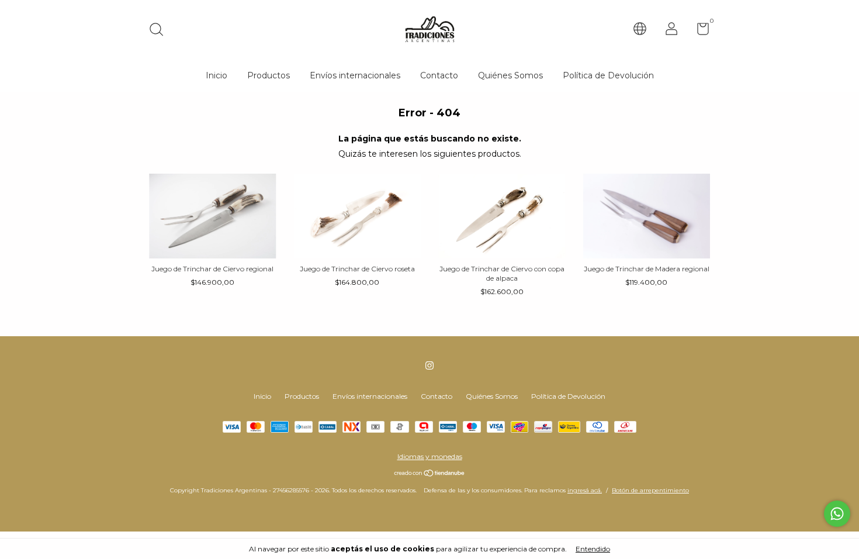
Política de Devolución (608, 75)
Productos (268, 75)
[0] (698, 31)
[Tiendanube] (429, 474)
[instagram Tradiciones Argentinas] (429, 365)
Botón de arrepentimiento (650, 490)
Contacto (439, 75)
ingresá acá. (584, 490)
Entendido (593, 548)
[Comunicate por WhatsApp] (837, 514)
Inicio (216, 75)
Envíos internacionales (355, 75)
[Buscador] (160, 30)
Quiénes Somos (510, 75)
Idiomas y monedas (429, 456)
